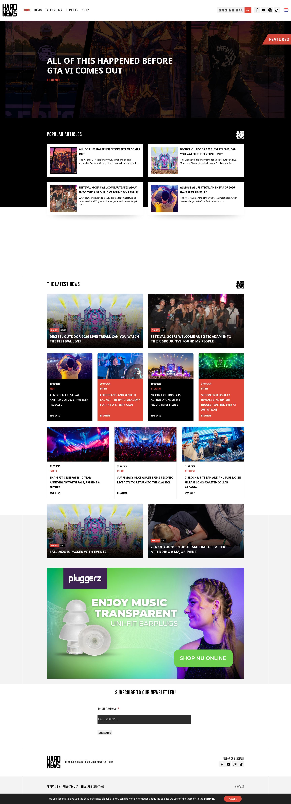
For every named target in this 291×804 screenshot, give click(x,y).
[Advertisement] (145, 246)
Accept (233, 798)
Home (27, 10)
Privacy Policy (70, 786)
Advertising (53, 786)
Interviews (53, 10)
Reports (72, 10)
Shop (85, 10)
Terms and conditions (92, 786)
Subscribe (105, 733)
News (38, 10)
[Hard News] (10, 10)
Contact (239, 786)
